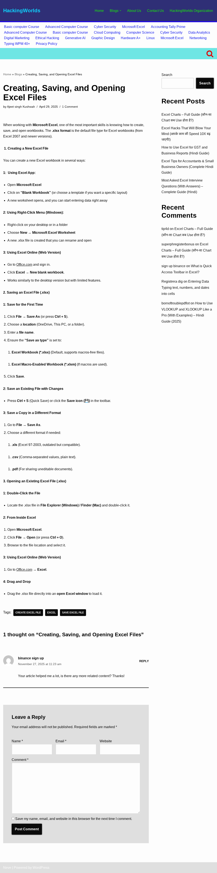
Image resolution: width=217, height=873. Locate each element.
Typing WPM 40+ (17, 43)
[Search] (210, 53)
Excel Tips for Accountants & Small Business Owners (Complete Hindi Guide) (187, 166)
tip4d (165, 229)
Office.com (24, 264)
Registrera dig (172, 281)
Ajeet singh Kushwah (21, 106)
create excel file (28, 612)
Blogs (18, 74)
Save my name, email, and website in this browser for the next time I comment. (73, 819)
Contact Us (155, 10)
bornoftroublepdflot (175, 303)
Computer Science (140, 32)
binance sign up (31, 658)
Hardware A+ (130, 38)
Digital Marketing (16, 38)
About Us (134, 10)
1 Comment (70, 106)
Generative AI (75, 38)
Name (17, 741)
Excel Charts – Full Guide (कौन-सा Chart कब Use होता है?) (186, 250)
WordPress (41, 867)
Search (166, 75)
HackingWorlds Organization (191, 10)
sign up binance (173, 266)
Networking (198, 38)
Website (106, 741)
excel (51, 612)
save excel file (73, 612)
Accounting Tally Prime (168, 27)
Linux (150, 38)
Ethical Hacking (47, 38)
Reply (144, 661)
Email (61, 741)
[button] (120, 10)
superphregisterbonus (177, 244)
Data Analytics (199, 32)
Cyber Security (105, 27)
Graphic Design (103, 38)
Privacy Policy (46, 43)
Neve (7, 867)
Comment (20, 760)
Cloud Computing (107, 32)
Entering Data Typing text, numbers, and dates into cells (185, 288)
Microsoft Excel (133, 27)
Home (99, 10)
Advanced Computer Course (66, 27)
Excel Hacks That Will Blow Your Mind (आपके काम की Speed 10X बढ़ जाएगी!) (186, 133)
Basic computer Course (21, 27)
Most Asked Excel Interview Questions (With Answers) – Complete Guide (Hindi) (182, 186)
